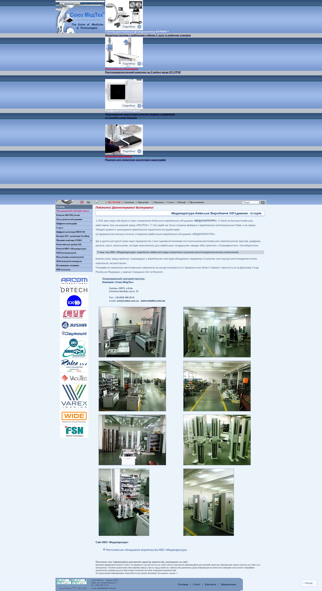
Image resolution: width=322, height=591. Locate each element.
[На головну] (80, 32)
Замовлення (228, 584)
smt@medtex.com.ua (106, 588)
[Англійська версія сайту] (81, 203)
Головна (183, 584)
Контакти (210, 584)
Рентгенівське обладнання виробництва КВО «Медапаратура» (146, 549)
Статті (196, 584)
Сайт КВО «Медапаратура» (112, 542)
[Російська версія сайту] (88, 203)
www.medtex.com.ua (153, 300)
